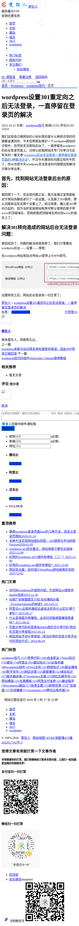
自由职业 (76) (56, 658)
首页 (12, 23)
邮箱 (12, 441)
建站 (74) (12, 662)
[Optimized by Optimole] (7, 919)
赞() (74, 312)
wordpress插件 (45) (19, 667)
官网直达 (15, 481)
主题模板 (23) (29, 681)
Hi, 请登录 (8, 77)
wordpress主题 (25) (40, 676)
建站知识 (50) (42, 662)
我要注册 (25, 77)
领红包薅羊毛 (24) (64, 676)
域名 (12, 37)
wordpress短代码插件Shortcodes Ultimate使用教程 (34, 358)
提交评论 (8, 428)
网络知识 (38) (56, 667)
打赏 (68, 312)
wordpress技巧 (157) (14, 658)
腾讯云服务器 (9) (58, 690)
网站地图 (39, 738)
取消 (5, 405)
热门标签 (15, 55)
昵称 (12, 436)
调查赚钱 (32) (52, 671)
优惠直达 (15, 463)
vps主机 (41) (39, 667)
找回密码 (41, 77)
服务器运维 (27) (17, 676)
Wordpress (17, 85)
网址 (12, 446)
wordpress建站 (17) (19, 685)
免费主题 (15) (40, 685)
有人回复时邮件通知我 (20, 424)
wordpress (15, 44)
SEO (12, 41)
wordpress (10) (37, 690)
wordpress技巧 (35, 85)
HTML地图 (53, 738)
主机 (12, 28)
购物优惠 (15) (58, 685)
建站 (12, 32)
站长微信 (23, 69)
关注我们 (15, 64)
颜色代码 (15, 60)
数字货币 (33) (16, 671)
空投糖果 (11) (19, 690)
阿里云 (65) (25, 662)
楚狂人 (33, 6)
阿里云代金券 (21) (50, 681)
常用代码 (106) (37, 658)
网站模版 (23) (11, 681)
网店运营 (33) (34, 671)
